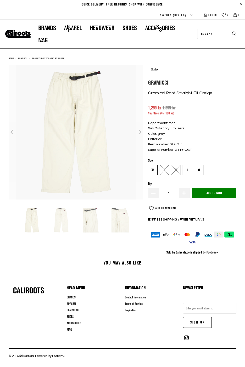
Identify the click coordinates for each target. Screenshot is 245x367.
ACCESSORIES (74, 323)
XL (199, 170)
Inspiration (130, 310)
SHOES (70, 316)
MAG (69, 329)
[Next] (140, 132)
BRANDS (71, 297)
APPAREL (71, 304)
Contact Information (135, 297)
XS (152, 170)
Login (212, 14)
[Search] (234, 34)
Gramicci (158, 82)
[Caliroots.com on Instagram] (186, 338)
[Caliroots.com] (18, 33)
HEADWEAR (72, 310)
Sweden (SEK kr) (174, 15)
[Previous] (12, 132)
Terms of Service (134, 304)
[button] (47, 28)
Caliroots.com (26, 356)
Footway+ (212, 252)
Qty (150, 183)
